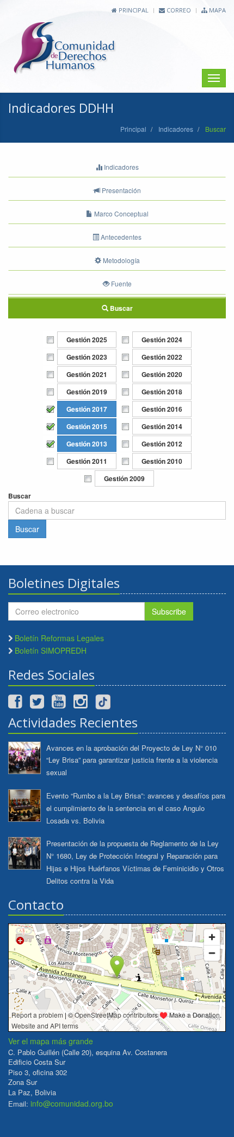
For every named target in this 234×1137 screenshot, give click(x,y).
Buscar (120, 308)
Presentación (120, 190)
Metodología (120, 260)
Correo (178, 10)
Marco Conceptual (121, 213)
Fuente (120, 283)
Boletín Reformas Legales (59, 638)
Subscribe (169, 611)
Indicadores (175, 128)
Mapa (216, 10)
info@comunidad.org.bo (71, 1103)
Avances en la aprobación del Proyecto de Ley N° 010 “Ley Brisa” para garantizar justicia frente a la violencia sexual (132, 760)
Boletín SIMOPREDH (51, 650)
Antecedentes (120, 236)
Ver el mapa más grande (50, 1041)
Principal (133, 10)
